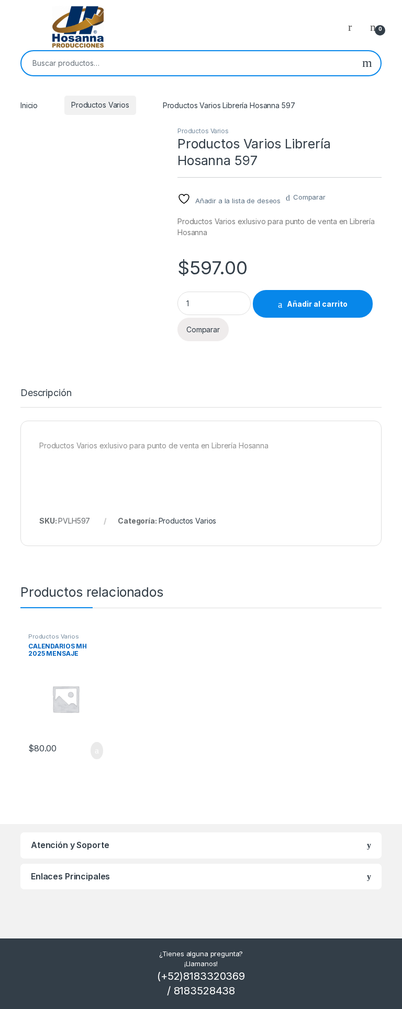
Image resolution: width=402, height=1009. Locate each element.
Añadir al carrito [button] (92, 751)
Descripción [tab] (45, 393)
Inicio (29, 104)
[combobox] (187, 63)
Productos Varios (100, 104)
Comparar (309, 197)
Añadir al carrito (317, 303)
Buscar (367, 63)
